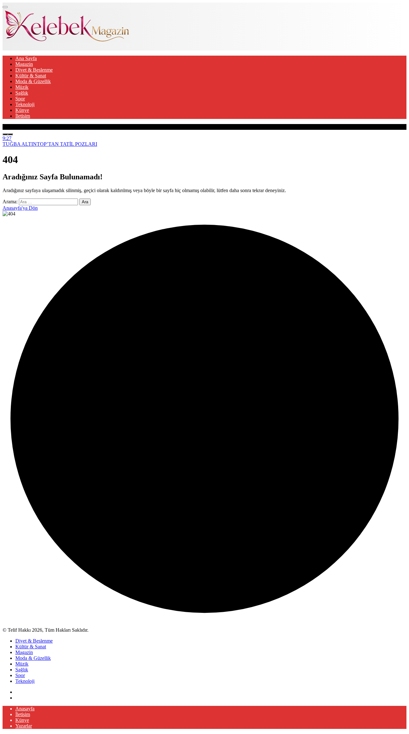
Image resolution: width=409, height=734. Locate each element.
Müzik (21, 87)
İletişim (22, 116)
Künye (22, 110)
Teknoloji (25, 104)
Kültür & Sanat (30, 75)
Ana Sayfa (26, 58)
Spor (20, 98)
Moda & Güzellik (33, 81)
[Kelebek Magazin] (66, 40)
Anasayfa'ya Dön (20, 208)
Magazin (24, 64)
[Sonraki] (10, 134)
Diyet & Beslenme (34, 70)
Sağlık (21, 93)
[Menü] (5, 7)
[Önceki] (5, 134)
